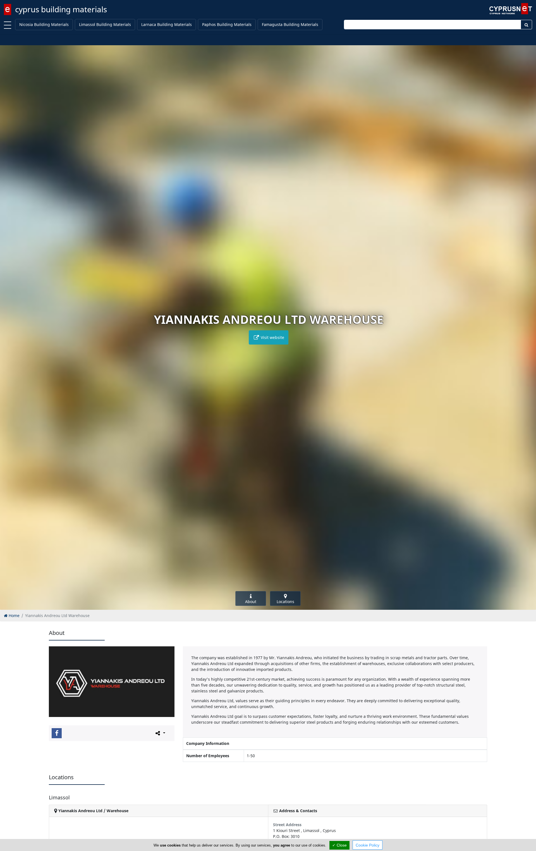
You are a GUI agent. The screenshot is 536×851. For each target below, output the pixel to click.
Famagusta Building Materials (290, 24)
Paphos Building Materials (227, 24)
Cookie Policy (367, 845)
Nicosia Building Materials (44, 24)
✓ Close (339, 845)
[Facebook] (57, 733)
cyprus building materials (61, 9)
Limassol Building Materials (105, 24)
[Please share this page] (160, 733)
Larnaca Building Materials (166, 24)
